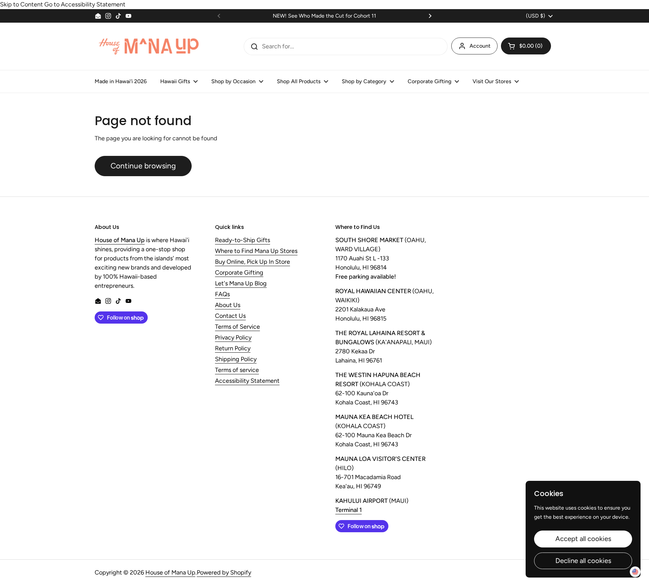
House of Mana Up (170, 572)
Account (480, 46)
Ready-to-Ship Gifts (242, 240)
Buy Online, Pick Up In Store (252, 262)
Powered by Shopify (224, 572)
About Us (227, 305)
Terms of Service (237, 327)
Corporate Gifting (239, 273)
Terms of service (237, 370)
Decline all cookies (583, 561)
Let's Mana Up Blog (241, 284)
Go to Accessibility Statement (84, 4)
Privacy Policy (233, 338)
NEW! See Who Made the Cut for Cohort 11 (324, 16)
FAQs (222, 294)
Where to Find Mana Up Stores (256, 251)
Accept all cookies (583, 539)
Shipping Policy (236, 359)
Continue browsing (143, 165)
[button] (526, 46)
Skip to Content (21, 4)
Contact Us (230, 316)
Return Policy (232, 349)
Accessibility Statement (247, 381)
